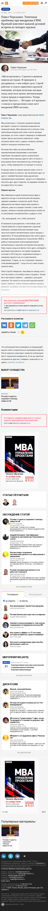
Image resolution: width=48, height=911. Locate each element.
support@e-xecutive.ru (17, 879)
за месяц (23, 601)
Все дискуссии (24, 753)
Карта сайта (5, 881)
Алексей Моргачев (17, 608)
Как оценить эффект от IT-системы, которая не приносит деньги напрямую (26, 634)
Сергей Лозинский (17, 559)
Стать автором (30, 3)
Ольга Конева (15, 646)
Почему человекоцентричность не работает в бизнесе (25, 571)
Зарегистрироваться (30, 310)
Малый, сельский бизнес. (21, 689)
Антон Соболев (16, 524)
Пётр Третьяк (15, 637)
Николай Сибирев (17, 724)
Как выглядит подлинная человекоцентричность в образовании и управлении (27, 554)
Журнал (4, 394)
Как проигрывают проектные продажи (26, 606)
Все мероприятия (24, 675)
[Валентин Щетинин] (6, 502)
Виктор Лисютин (17, 627)
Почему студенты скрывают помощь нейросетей (9, 398)
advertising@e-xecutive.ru (16, 875)
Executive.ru (40, 863)
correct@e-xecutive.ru (15, 362)
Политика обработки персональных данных (16, 869)
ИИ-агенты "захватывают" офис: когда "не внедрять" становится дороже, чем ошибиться (27, 720)
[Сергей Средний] (14, 502)
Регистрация (45, 3)
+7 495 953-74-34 (26, 884)
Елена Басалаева (17, 691)
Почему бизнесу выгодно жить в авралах (27, 614)
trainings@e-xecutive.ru (26, 874)
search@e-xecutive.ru (22, 872)
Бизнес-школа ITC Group (19, 662)
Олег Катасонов (16, 740)
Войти (6, 423)
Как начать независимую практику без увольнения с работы (26, 643)
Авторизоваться (11, 310)
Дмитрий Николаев (17, 574)
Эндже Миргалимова (18, 617)
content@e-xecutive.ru (16, 877)
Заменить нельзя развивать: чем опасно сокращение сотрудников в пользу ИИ (27, 624)
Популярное (12, 594)
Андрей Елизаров (17, 541)
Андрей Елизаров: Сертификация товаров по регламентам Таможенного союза (27, 537)
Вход (41, 3)
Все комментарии (24, 587)
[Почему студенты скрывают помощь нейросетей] (10, 830)
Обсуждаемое (35, 594)
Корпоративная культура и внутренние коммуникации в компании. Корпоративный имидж (27, 667)
